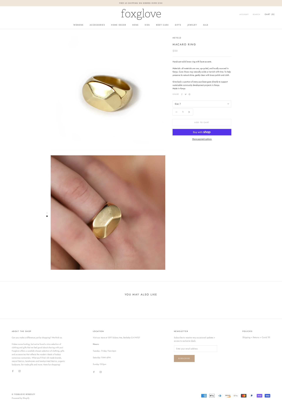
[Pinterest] (189, 94)
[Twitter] (186, 94)
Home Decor (118, 25)
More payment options (202, 138)
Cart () (270, 14)
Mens (135, 25)
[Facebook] (182, 94)
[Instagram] (20, 371)
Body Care (162, 25)
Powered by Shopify (20, 398)
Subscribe (184, 358)
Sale (206, 25)
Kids (147, 25)
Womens (78, 25)
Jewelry (192, 25)
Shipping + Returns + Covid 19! (256, 337)
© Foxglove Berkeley (23, 394)
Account (244, 14)
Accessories (97, 25)
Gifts (178, 25)
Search (256, 14)
